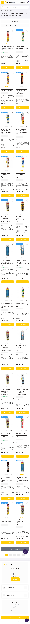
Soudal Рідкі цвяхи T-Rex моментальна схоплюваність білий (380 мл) (6, 480)
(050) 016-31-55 (22, 2)
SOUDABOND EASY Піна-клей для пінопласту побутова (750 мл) (21, 131)
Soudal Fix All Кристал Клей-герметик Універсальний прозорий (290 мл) (22, 392)
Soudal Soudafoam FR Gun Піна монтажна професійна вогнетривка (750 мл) (21, 91)
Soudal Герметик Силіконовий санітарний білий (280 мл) (22, 175)
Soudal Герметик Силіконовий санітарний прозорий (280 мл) (7, 131)
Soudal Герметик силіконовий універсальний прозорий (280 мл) (6, 348)
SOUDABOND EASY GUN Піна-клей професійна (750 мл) (7, 48)
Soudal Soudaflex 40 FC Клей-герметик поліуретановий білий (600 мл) (22, 480)
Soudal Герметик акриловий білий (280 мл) (22, 48)
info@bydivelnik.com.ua (15, 610)
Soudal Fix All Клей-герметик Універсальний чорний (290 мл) (22, 263)
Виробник (6, 10)
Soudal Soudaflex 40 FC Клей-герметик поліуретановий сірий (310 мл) (7, 305)
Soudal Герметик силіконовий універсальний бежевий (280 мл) (5, 392)
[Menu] (2, 2)
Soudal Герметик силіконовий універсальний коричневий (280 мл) (6, 219)
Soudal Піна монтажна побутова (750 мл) (7, 520)
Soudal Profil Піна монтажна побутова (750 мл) (21, 435)
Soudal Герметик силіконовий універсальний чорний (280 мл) (7, 436)
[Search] (3, 7)
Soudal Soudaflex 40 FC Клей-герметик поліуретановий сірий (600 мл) (7, 263)
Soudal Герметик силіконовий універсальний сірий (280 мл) (21, 522)
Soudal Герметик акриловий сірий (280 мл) (22, 304)
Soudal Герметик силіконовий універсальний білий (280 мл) (6, 175)
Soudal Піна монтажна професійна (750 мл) (7, 89)
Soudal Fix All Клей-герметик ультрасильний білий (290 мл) (22, 348)
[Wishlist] (13, 30)
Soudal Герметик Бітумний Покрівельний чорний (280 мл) (22, 219)
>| (23, 555)
